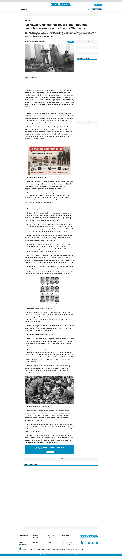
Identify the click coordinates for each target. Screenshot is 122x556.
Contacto (49, 542)
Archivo (34, 540)
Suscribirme (49, 452)
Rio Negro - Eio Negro (66, 540)
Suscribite (98, 4)
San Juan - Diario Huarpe (67, 542)
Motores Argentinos (23, 544)
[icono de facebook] (86, 543)
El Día (26, 547)
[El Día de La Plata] (61, 4)
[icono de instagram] (93, 543)
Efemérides (27, 20)
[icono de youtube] (82, 543)
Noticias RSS (35, 542)
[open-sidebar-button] (21, 5)
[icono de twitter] (89, 543)
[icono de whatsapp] (97, 543)
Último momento (97, 9)
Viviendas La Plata (22, 537)
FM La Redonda (22, 542)
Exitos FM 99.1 (21, 540)
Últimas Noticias (36, 537)
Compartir (70, 41)
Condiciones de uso (51, 537)
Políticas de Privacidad (51, 540)
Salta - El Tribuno (65, 537)
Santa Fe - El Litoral (66, 544)
